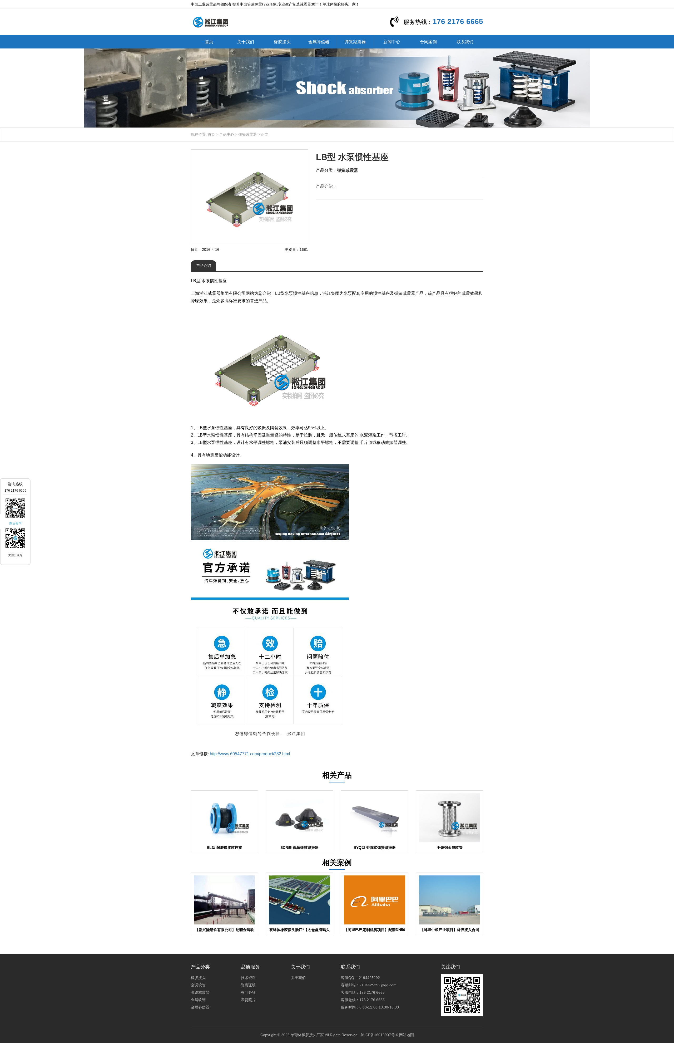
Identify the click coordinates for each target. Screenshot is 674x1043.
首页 (209, 42)
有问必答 (248, 992)
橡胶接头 (282, 42)
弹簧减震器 (355, 42)
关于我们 (245, 42)
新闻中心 (391, 42)
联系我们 (465, 42)
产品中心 (226, 134)
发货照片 (248, 1000)
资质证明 (248, 985)
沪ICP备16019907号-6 (379, 1035)
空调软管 (198, 985)
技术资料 (248, 978)
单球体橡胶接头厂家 (307, 1035)
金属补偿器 (318, 42)
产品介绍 (203, 265)
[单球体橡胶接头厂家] (210, 21)
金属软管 (198, 1000)
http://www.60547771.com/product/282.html (250, 754)
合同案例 (428, 42)
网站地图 (406, 1035)
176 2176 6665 (458, 21)
